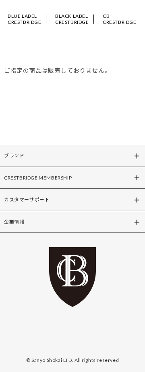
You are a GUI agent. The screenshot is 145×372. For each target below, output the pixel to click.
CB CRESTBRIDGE (120, 19)
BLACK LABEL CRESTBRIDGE (72, 19)
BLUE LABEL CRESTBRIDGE (24, 19)
